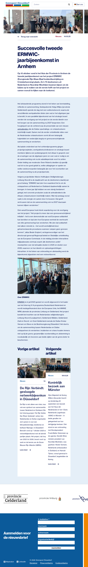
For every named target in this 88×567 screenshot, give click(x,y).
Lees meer (24, 450)
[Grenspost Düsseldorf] (17, 4)
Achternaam (43, 533)
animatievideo (23, 129)
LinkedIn (22, 562)
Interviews (13, 37)
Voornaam (42, 526)
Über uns (79, 4)
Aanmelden (56, 548)
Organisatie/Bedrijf (46, 539)
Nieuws (11, 31)
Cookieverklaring (61, 563)
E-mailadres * (43, 519)
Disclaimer (33, 563)
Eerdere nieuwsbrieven (20, 43)
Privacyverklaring (46, 563)
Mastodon (10, 562)
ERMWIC (21, 302)
